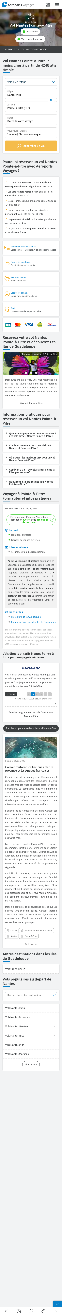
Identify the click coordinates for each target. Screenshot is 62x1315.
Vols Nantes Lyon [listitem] (14, 1044)
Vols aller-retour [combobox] (16, 81)
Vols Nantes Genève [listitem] (16, 1026)
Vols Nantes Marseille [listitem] (17, 1054)
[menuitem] (17, 4)
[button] (30, 31)
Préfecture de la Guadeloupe (26, 617)
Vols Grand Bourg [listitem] (15, 968)
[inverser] (51, 100)
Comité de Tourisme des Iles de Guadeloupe (33, 622)
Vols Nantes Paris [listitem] (15, 1008)
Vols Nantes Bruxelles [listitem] (17, 1017)
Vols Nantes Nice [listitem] (14, 1035)
